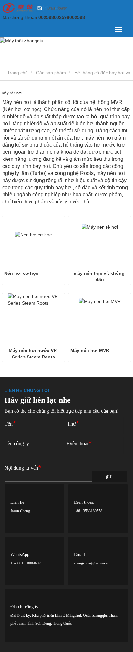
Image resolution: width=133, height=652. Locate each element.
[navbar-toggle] (118, 29)
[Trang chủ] (35, 8)
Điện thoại (77, 443)
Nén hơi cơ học (21, 273)
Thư (71, 424)
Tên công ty (17, 443)
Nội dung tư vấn (21, 468)
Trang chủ (17, 72)
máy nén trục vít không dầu (100, 276)
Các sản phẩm (51, 72)
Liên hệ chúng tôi (27, 390)
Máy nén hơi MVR (89, 350)
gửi (109, 476)
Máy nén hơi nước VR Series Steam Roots (33, 353)
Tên (9, 424)
